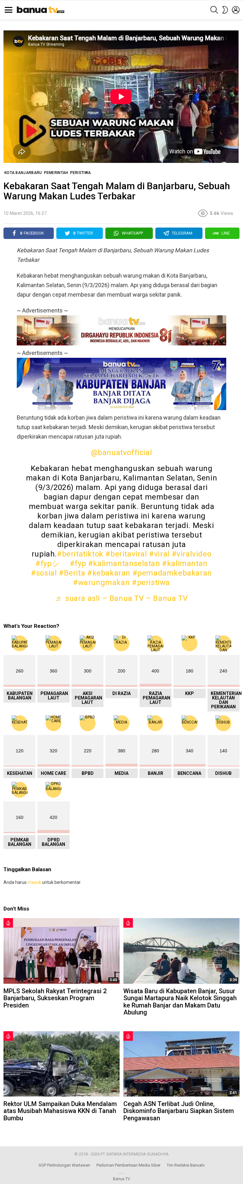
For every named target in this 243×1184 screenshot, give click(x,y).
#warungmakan (101, 582)
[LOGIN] (236, 9)
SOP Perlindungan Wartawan (64, 1165)
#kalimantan (185, 563)
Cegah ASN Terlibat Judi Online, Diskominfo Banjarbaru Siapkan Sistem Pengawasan (178, 1111)
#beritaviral (126, 554)
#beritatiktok (80, 554)
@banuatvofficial (121, 452)
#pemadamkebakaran (172, 573)
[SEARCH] (214, 9)
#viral (159, 554)
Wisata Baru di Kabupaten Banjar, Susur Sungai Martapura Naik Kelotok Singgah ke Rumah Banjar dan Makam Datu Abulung (180, 1001)
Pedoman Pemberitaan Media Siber (128, 1165)
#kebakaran (108, 573)
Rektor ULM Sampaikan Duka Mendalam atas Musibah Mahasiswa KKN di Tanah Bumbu (60, 1111)
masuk (34, 882)
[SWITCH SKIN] (225, 9)
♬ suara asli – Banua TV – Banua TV (121, 598)
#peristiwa (151, 582)
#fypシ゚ (51, 563)
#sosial (44, 573)
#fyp (78, 563)
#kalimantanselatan (124, 563)
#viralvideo (192, 554)
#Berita (72, 573)
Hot (8, 923)
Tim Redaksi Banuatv (186, 1165)
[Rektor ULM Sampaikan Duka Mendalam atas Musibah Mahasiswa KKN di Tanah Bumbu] (61, 1064)
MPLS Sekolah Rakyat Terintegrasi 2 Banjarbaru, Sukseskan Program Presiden (55, 998)
